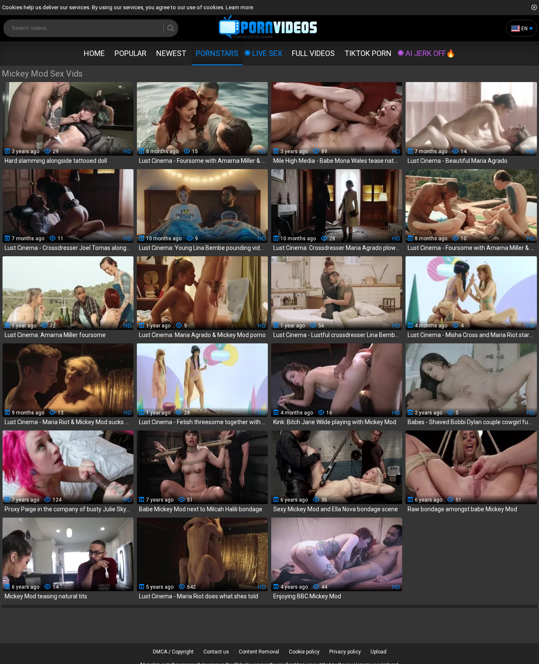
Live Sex (267, 53)
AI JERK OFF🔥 (430, 53)
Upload (379, 652)
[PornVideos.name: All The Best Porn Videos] (268, 27)
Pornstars (217, 53)
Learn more (239, 7)
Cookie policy (304, 652)
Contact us (216, 652)
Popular (131, 53)
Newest (171, 53)
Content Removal (259, 652)
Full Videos (313, 53)
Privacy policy (345, 652)
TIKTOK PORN (368, 53)
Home (94, 53)
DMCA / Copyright (173, 652)
